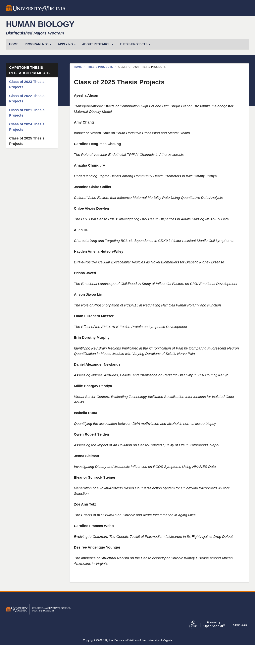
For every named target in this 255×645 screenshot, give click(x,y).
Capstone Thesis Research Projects (29, 70)
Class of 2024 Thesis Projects (26, 127)
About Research (96, 44)
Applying (66, 44)
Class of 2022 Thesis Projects (26, 98)
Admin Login (240, 625)
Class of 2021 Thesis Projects (26, 112)
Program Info (37, 44)
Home (78, 67)
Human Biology (40, 24)
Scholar (213, 624)
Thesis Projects (134, 44)
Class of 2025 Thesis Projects (26, 141)
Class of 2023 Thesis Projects (26, 84)
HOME (13, 44)
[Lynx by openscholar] (196, 624)
